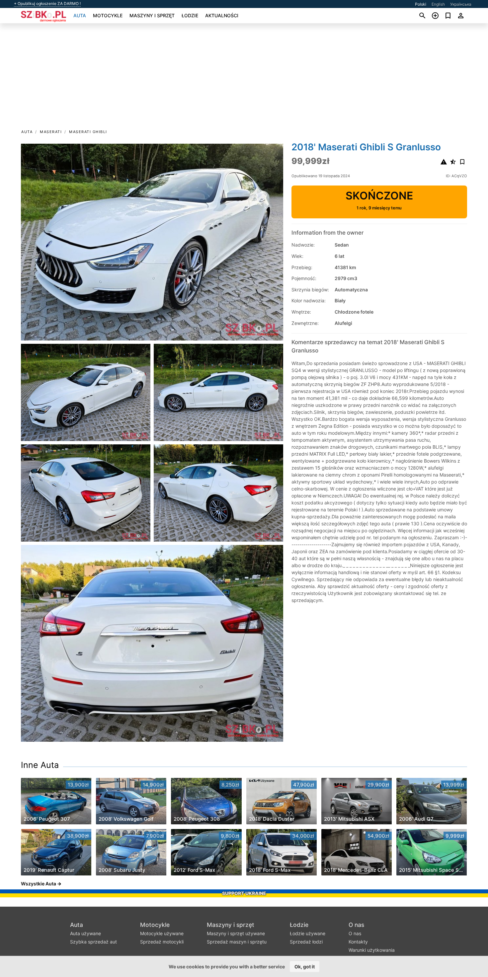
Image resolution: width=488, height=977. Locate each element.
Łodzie (190, 15)
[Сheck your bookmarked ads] (448, 15)
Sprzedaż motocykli (162, 941)
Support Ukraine (244, 893)
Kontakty (358, 941)
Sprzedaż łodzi (306, 941)
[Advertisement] (244, 78)
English (438, 4)
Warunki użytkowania (372, 950)
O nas (356, 924)
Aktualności (221, 15)
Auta (79, 15)
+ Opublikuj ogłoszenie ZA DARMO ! (47, 3)
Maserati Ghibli (88, 131)
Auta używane (85, 933)
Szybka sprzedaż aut (93, 941)
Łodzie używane (307, 933)
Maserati (51, 131)
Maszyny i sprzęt (152, 15)
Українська (460, 4)
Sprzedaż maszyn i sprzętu (237, 941)
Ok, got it (304, 966)
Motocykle (107, 15)
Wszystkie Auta (38, 883)
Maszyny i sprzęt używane (236, 933)
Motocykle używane (162, 933)
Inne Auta (40, 765)
